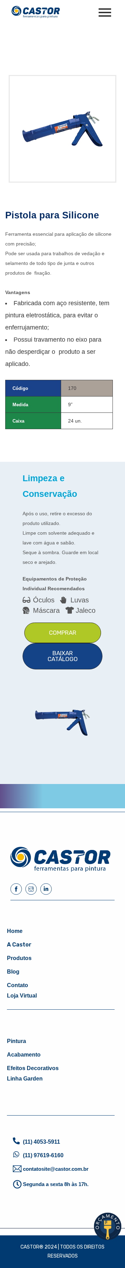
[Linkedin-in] (46, 889)
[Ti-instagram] (31, 889)
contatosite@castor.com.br (56, 1169)
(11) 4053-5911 (41, 1142)
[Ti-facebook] (16, 889)
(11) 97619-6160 (43, 1155)
